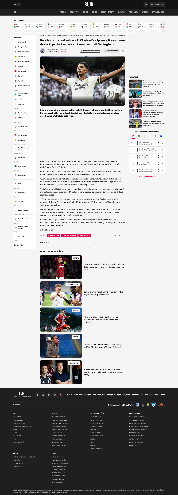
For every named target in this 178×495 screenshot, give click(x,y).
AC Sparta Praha (96, 417)
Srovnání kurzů (18, 466)
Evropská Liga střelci (59, 420)
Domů (42, 35)
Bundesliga (17, 436)
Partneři (16, 405)
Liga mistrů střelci (58, 417)
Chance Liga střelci (59, 426)
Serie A (15, 439)
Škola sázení (17, 460)
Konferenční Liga (19, 423)
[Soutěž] (145, 4)
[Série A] (139, 136)
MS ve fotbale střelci (59, 445)
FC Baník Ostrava (96, 426)
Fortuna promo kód (58, 473)
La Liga (15, 433)
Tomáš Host (51, 51)
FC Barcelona (53, 235)
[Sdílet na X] (119, 235)
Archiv (162, 395)
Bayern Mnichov (96, 448)
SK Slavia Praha (96, 420)
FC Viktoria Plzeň (96, 423)
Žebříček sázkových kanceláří (24, 457)
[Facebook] (37, 394)
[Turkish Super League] (155, 136)
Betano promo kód (58, 457)
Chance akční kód (58, 479)
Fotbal (49, 35)
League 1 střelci (57, 442)
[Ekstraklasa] (161, 136)
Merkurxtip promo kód (60, 463)
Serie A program (135, 439)
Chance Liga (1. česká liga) (22, 426)
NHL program (134, 445)
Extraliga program (136, 442)
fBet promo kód (57, 482)
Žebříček (87, 395)
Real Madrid (84, 235)
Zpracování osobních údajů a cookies (123, 395)
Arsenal (93, 439)
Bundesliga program (136, 436)
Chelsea (93, 445)
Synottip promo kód (59, 466)
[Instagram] (54, 394)
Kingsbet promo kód (59, 460)
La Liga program (135, 433)
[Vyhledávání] (15, 12)
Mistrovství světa (19, 442)
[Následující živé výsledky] (162, 27)
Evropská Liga (18, 420)
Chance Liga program (136, 420)
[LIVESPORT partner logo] (128, 405)
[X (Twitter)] (43, 394)
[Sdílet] (123, 51)
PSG (91, 442)
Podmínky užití (99, 395)
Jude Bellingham (69, 235)
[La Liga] (144, 136)
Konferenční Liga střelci (60, 423)
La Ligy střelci (57, 433)
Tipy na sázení (18, 463)
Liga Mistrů (17, 417)
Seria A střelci (57, 439)
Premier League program (138, 429)
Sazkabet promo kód (59, 469)
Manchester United (97, 436)
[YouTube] (60, 394)
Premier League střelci (60, 429)
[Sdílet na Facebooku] (115, 235)
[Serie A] (150, 136)
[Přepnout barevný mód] (17, 4)
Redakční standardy (149, 395)
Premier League (18, 429)
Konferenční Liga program (138, 426)
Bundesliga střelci (58, 436)
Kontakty (78, 395)
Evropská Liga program (137, 423)
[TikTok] (48, 394)
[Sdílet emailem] (123, 235)
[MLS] (133, 136)
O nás (69, 395)
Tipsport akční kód (58, 476)
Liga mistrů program (136, 417)
